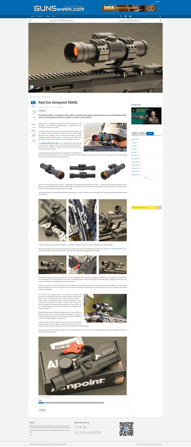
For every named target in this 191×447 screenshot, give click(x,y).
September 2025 (135, 174)
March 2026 (134, 155)
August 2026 (134, 139)
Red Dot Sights (75, 402)
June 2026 (133, 146)
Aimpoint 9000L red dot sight (50, 143)
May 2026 (133, 149)
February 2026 (134, 158)
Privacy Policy (154, 444)
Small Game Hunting (91, 402)
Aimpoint (41, 402)
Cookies (160, 444)
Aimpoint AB (42, 123)
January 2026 (134, 162)
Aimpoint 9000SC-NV (118, 249)
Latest (135, 133)
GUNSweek (33, 106)
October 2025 (134, 171)
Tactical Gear (100, 402)
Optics (60, 107)
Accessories (46, 402)
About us (138, 444)
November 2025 (135, 168)
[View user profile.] (33, 102)
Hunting (57, 402)
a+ (34, 127)
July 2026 (133, 142)
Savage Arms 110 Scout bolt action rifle (129, 20)
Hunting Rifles (63, 402)
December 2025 (135, 165)
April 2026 (133, 152)
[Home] (59, 8)
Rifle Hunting (83, 402)
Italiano (42, 110)
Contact (143, 444)
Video (48, 16)
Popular (142, 133)
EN (158, 1)
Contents (40, 16)
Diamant (52, 402)
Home (32, 16)
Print (34, 124)
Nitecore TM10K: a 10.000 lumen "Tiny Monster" (62, 20)
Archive (151, 133)
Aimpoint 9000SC (61, 245)
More (53, 16)
